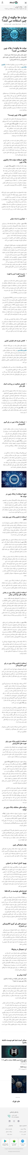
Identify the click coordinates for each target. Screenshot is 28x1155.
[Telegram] (18, 1121)
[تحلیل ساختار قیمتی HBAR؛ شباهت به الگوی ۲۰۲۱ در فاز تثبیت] (14, 1052)
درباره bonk (23, 1067)
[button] (25, 3)
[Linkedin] (9, 1121)
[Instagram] (14, 1121)
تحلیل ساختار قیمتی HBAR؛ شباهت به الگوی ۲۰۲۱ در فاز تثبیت (14, 1061)
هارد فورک (16, 1101)
